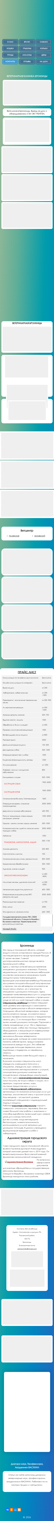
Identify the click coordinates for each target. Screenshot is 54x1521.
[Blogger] (19, 1509)
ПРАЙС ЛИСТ (27, 672)
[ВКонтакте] (7, 1509)
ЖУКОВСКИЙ (39, 536)
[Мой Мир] (15, 1509)
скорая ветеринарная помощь (34, 1077)
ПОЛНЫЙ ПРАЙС (9, 929)
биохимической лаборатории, (26, 1089)
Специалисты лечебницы (15, 1002)
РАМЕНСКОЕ (14, 536)
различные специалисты (24, 1105)
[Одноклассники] (11, 1509)
